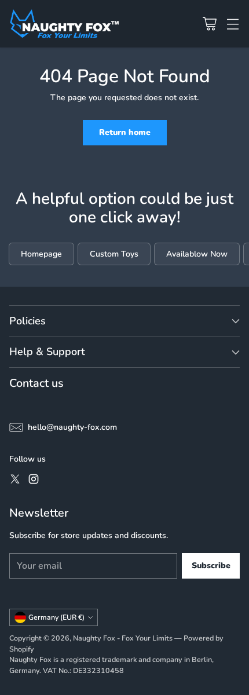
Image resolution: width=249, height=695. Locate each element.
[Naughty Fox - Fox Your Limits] (64, 24)
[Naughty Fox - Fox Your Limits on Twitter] (15, 480)
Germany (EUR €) (56, 617)
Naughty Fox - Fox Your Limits (123, 638)
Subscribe (211, 565)
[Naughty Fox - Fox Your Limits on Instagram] (34, 480)
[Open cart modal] (209, 24)
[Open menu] (232, 24)
